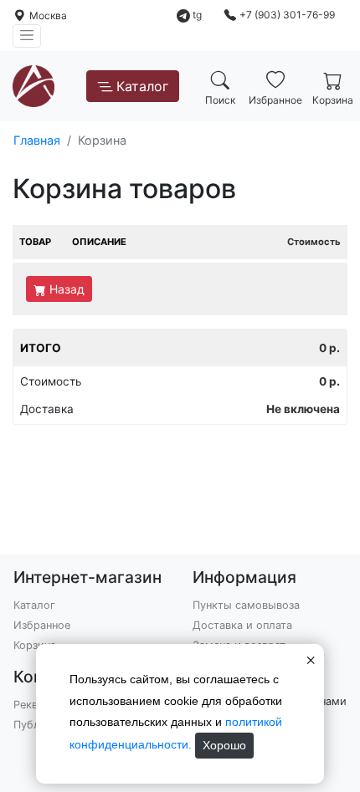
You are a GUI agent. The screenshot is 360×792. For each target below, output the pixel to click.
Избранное (41, 625)
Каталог (142, 86)
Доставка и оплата (242, 625)
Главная (36, 140)
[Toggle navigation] (27, 36)
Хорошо (224, 745)
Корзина (34, 645)
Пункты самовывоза (246, 605)
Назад (67, 289)
